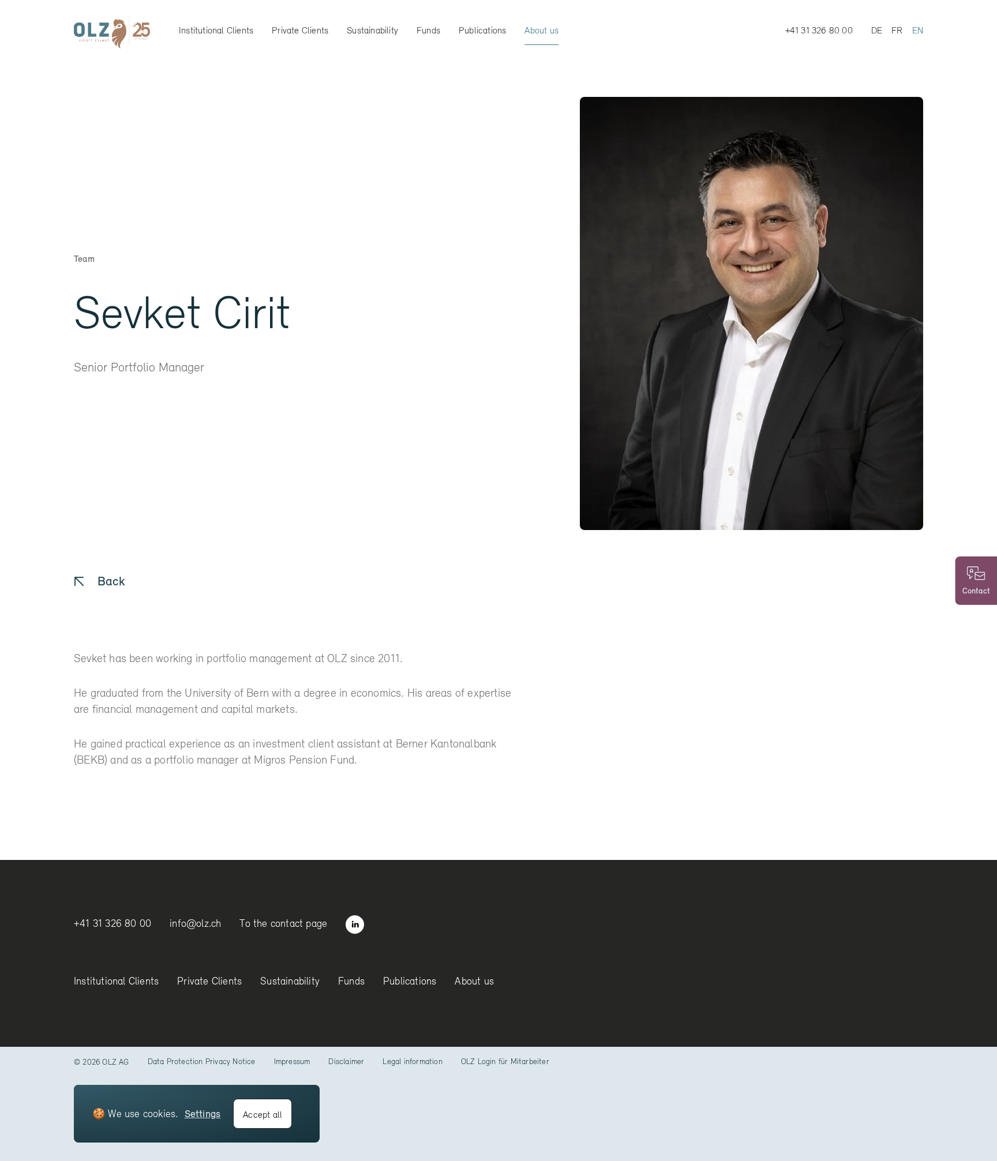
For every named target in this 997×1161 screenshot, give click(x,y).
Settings (203, 1113)
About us (541, 30)
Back (111, 581)
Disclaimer (346, 1061)
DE (876, 30)
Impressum (292, 1061)
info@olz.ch (195, 923)
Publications (482, 30)
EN (917, 30)
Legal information (412, 1061)
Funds (428, 30)
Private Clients (300, 30)
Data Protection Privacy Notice (202, 1061)
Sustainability (372, 30)
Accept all (262, 1114)
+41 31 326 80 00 (819, 30)
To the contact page (283, 923)
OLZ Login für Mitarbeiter (505, 1061)
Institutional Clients (216, 30)
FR (896, 30)
